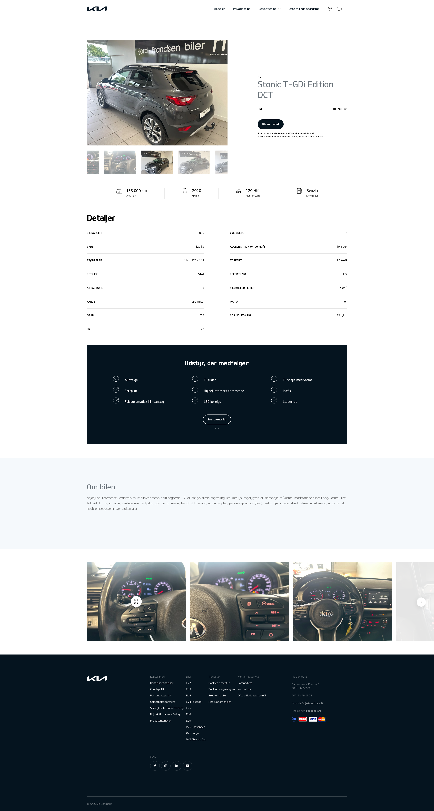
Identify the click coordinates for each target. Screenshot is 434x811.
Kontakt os (244, 689)
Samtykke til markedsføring (167, 708)
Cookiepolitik (157, 689)
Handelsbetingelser (161, 682)
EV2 (188, 682)
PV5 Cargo (192, 733)
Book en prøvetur (219, 682)
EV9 (188, 720)
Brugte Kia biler (218, 695)
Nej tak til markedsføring (165, 714)
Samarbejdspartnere (162, 701)
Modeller (219, 8)
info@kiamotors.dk (311, 703)
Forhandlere (245, 682)
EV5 (188, 708)
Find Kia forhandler (220, 701)
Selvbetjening (267, 8)
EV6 (188, 714)
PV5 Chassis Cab (196, 739)
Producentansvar (160, 720)
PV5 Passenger (195, 726)
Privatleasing (241, 8)
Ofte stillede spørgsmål (304, 8)
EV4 (188, 695)
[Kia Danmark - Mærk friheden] (105, 8)
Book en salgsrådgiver (222, 689)
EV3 (188, 689)
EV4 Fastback (194, 701)
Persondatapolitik (160, 695)
